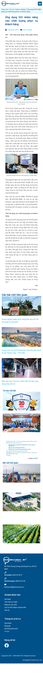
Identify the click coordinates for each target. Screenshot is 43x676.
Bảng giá (7, 626)
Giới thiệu (7, 599)
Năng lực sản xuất (10, 605)
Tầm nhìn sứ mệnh (10, 602)
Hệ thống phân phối (11, 629)
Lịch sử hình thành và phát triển (15, 607)
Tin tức (11, 9)
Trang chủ (4, 9)
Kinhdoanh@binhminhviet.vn (14, 587)
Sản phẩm (8, 623)
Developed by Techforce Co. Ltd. (32, 660)
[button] (36, 3)
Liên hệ (6, 610)
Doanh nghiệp (20, 9)
